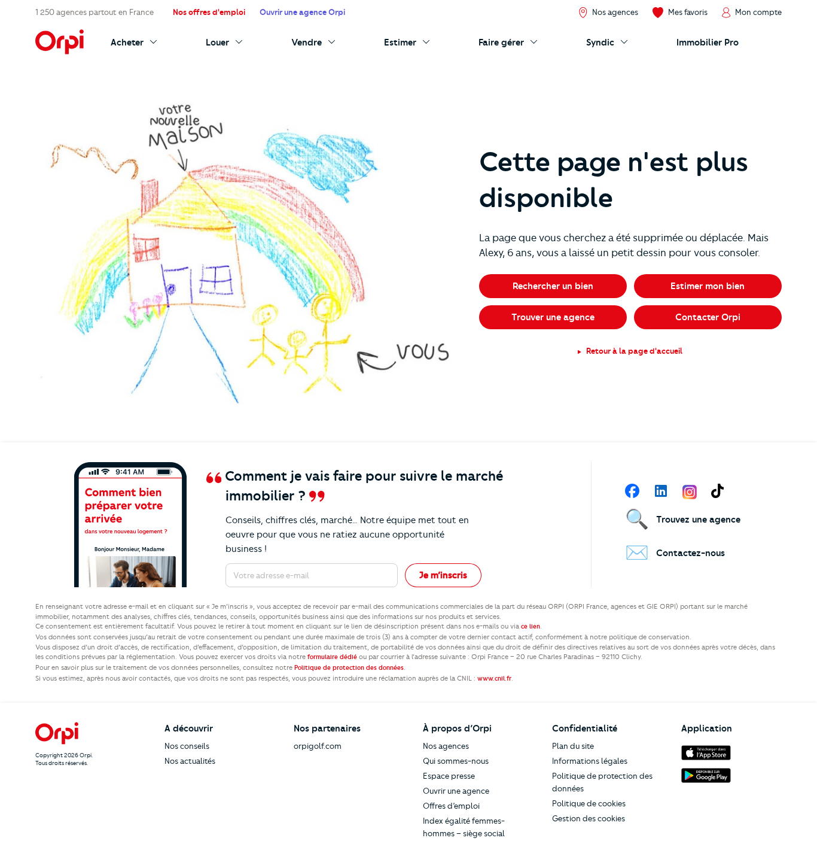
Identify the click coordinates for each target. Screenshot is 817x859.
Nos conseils (186, 746)
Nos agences (446, 746)
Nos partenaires (327, 728)
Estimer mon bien (707, 286)
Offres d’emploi (451, 806)
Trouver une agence (553, 317)
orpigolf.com (318, 746)
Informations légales (589, 761)
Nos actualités (189, 761)
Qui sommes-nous (456, 761)
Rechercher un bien (553, 286)
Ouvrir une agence (456, 791)
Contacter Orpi (707, 317)
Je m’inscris (443, 575)
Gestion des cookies (588, 818)
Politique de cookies (589, 803)
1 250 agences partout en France (94, 12)
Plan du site (573, 746)
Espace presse (449, 776)
